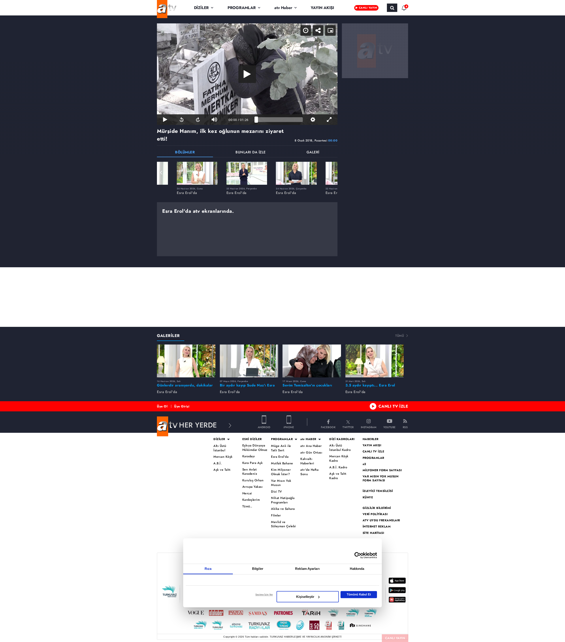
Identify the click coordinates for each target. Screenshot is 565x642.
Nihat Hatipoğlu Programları (283, 500)
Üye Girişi (181, 406)
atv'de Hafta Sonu (309, 472)
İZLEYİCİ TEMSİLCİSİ (378, 491)
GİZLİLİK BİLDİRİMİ (377, 508)
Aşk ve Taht (222, 470)
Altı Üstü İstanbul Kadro (340, 447)
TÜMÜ (399, 335)
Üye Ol (162, 406)
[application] (247, 74)
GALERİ (313, 153)
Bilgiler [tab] (257, 568)
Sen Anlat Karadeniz (249, 471)
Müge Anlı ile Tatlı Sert (281, 448)
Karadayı (248, 456)
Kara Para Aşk (252, 463)
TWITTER (348, 427)
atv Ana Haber (311, 446)
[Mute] (214, 119)
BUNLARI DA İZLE (250, 153)
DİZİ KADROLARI (341, 439)
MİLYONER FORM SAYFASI (382, 470)
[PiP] (330, 30)
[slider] (279, 119)
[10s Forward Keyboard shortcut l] (198, 119)
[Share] (318, 30)
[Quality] (313, 119)
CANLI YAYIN (395, 638)
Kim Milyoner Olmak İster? (281, 472)
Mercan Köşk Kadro (338, 458)
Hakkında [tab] (357, 568)
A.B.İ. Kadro (338, 467)
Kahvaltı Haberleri (307, 461)
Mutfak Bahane (282, 463)
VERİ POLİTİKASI (375, 514)
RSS (405, 427)
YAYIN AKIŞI (322, 8)
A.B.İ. (217, 463)
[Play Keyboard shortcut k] (165, 119)
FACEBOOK (328, 427)
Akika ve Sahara (283, 509)
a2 (364, 464)
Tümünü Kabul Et (359, 594)
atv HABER (308, 439)
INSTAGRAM (369, 427)
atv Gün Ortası (311, 452)
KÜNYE (368, 497)
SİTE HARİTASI (373, 533)
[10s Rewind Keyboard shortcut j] (181, 119)
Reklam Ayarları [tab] (307, 568)
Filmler (276, 515)
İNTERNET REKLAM (377, 527)
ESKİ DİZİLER (252, 439)
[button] (161, 172)
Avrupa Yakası (252, 487)
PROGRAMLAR (242, 8)
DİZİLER (201, 8)
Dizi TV (276, 492)
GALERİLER (168, 336)
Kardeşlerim (251, 500)
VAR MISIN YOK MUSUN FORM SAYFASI (381, 478)
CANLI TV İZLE (393, 406)
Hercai (247, 493)
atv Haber (283, 8)
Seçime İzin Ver (264, 594)
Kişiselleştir (305, 597)
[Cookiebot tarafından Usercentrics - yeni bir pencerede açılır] (357, 555)
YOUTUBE (389, 427)
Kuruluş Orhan (253, 480)
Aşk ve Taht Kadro (338, 476)
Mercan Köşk (223, 457)
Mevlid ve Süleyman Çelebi (283, 524)
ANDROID (264, 427)
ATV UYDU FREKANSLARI (381, 520)
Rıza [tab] (208, 568)
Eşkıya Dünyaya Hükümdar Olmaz (254, 447)
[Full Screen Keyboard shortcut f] (329, 119)
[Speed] (305, 30)
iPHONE (288, 427)
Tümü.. (247, 506)
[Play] (247, 74)
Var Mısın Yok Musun (281, 483)
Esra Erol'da (279, 457)
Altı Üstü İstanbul (219, 448)
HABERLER (371, 439)
